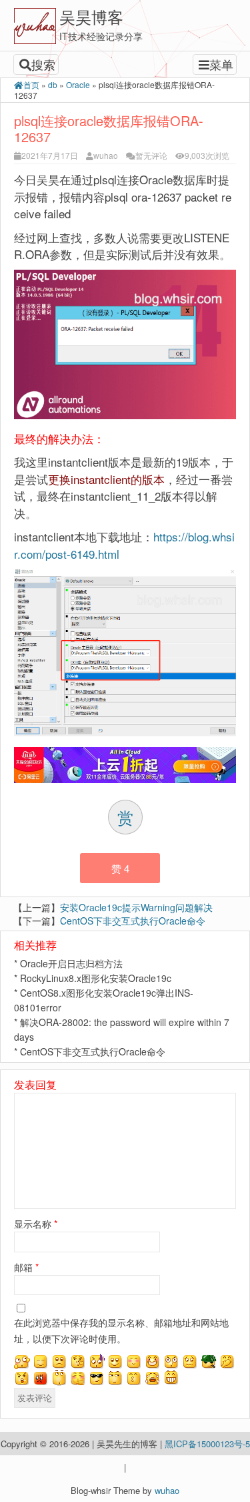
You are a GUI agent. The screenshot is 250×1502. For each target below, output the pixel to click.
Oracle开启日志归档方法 (71, 963)
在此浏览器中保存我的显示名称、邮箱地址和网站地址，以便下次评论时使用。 (121, 1330)
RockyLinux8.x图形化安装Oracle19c (95, 978)
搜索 (43, 64)
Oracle (78, 84)
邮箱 (26, 1267)
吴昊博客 (91, 16)
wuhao (105, 155)
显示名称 (35, 1223)
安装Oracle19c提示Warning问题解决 (136, 907)
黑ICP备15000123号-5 (207, 1443)
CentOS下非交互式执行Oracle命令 (132, 920)
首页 (31, 84)
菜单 (221, 64)
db (52, 84)
